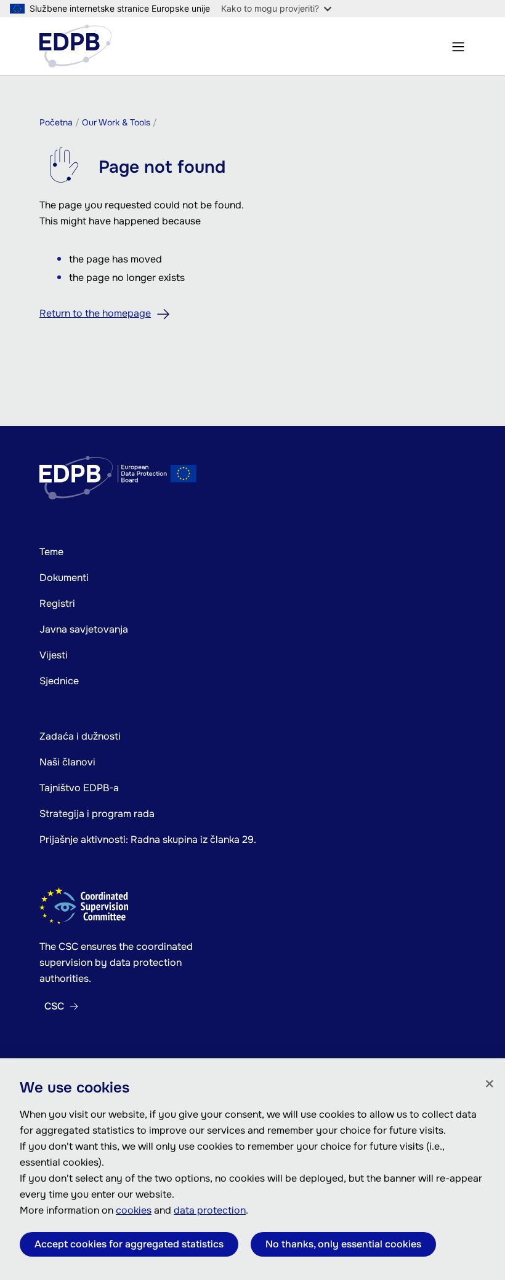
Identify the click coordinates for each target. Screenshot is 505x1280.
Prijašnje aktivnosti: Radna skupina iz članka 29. (147, 839)
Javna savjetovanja (83, 629)
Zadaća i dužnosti (80, 736)
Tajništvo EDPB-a (79, 787)
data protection (210, 1210)
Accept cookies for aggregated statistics (129, 1244)
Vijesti (53, 655)
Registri (57, 603)
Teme (51, 551)
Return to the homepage (95, 313)
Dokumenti (64, 577)
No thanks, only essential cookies (343, 1244)
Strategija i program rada (97, 813)
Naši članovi (67, 762)
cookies (134, 1210)
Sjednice (59, 680)
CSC (54, 1006)
